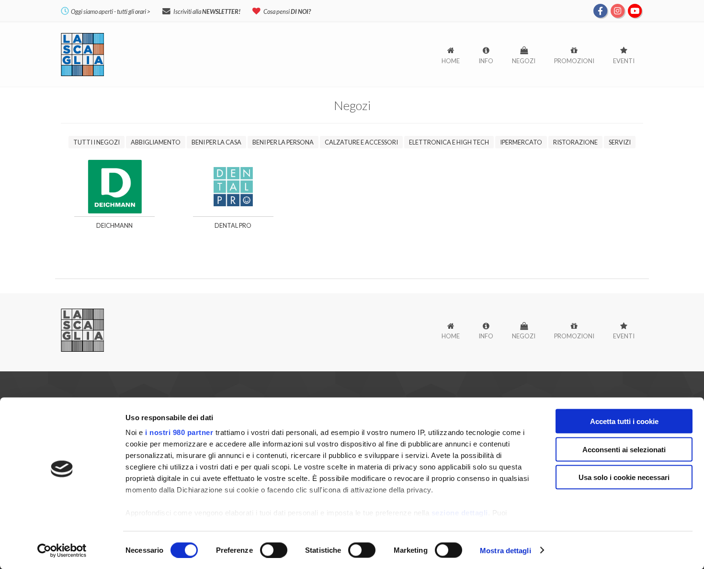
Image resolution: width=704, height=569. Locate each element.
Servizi (620, 142)
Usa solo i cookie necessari (624, 477)
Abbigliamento (156, 142)
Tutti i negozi (96, 142)
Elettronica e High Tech (449, 142)
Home (451, 61)
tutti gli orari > (133, 11)
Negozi (523, 61)
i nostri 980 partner (179, 432)
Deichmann (114, 225)
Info (485, 61)
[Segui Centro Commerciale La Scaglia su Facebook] (600, 10)
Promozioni (574, 61)
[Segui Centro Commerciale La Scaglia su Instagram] (617, 10)
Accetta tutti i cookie (624, 421)
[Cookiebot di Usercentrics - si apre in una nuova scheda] (62, 550)
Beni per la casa (216, 142)
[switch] (273, 550)
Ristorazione (575, 142)
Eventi (624, 61)
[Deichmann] (114, 210)
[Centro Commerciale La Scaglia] (82, 75)
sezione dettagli (459, 513)
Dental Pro (233, 225)
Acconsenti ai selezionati (624, 449)
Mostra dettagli (505, 550)
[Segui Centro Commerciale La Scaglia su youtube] (634, 10)
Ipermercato (521, 142)
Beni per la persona (283, 142)
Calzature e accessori (361, 142)
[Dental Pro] (233, 210)
